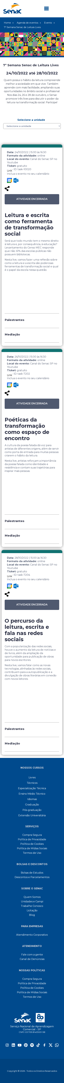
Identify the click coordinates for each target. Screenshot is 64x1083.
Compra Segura (32, 834)
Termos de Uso (32, 852)
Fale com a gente (32, 954)
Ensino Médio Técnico (32, 793)
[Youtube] (19, 1046)
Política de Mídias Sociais (32, 848)
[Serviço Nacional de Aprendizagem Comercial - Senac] (12, 12)
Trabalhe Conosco (32, 906)
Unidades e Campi (32, 901)
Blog (32, 914)
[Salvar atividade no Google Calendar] (9, 180)
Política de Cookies (32, 843)
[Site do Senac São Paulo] (32, 1017)
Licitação (32, 910)
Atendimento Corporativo (32, 934)
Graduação (32, 804)
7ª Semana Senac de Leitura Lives (22, 27)
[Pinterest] (26, 1046)
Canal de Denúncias (32, 959)
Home (7, 22)
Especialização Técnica (32, 788)
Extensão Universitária (32, 815)
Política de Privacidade (32, 839)
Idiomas (32, 799)
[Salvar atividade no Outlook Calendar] (16, 180)
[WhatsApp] (57, 1046)
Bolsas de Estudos (32, 872)
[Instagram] (7, 1046)
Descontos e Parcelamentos (32, 877)
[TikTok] (38, 1046)
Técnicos (32, 782)
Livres (32, 777)
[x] (51, 1046)
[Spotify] (32, 1046)
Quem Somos (32, 897)
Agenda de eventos (27, 22)
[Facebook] (44, 1046)
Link (9, 170)
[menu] (46, 8)
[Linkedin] (13, 1046)
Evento (48, 22)
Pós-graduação (32, 810)
